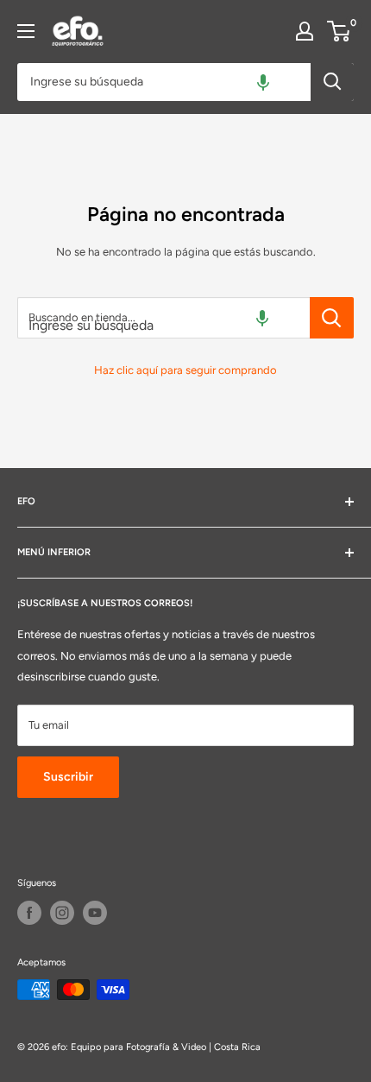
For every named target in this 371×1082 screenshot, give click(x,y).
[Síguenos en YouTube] (95, 913)
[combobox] (164, 82)
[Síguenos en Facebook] (29, 913)
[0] (339, 31)
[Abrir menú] (26, 31)
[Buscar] (332, 82)
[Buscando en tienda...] (332, 318)
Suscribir (68, 776)
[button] (263, 82)
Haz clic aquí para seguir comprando (185, 370)
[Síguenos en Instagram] (62, 913)
